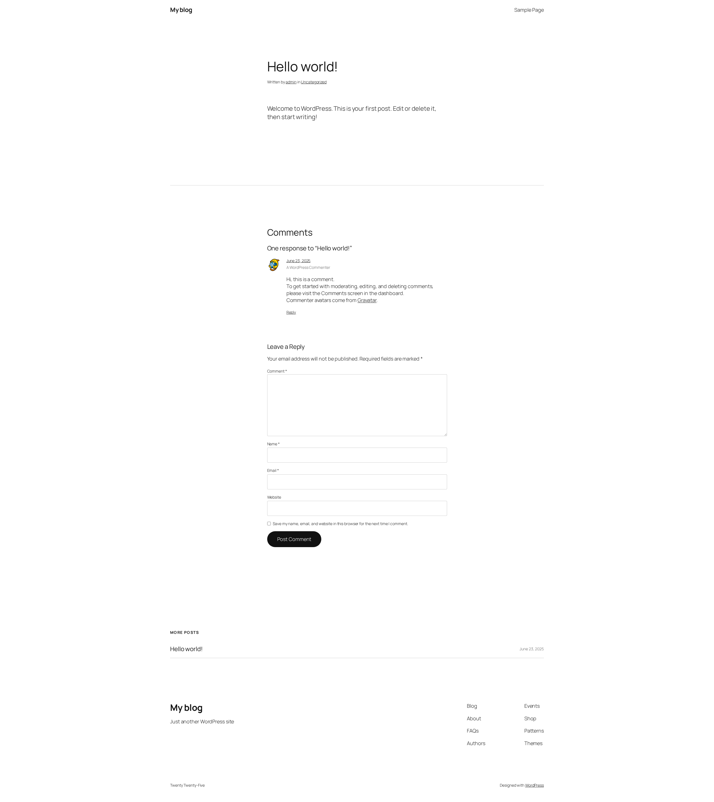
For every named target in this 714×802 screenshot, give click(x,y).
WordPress (534, 785)
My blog (181, 10)
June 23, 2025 (298, 260)
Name (273, 443)
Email (273, 470)
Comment (277, 371)
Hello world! (186, 649)
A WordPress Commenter (308, 267)
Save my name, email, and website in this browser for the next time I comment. (340, 523)
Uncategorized (314, 81)
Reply (291, 312)
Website (274, 497)
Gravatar (367, 300)
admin (291, 81)
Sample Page (529, 9)
